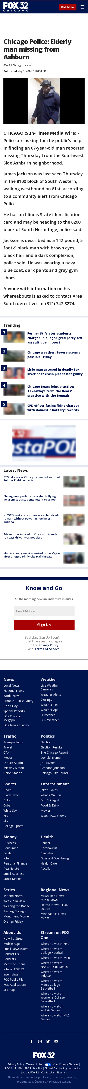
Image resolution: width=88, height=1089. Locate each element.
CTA (6, 752)
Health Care (49, 863)
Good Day (10, 706)
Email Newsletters (15, 949)
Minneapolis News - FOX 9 (54, 916)
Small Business (13, 874)
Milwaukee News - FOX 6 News (53, 898)
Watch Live (68, 7)
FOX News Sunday (16, 725)
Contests (9, 959)
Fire (6, 816)
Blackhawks (11, 795)
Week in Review (14, 901)
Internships (11, 974)
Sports (9, 783)
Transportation (13, 742)
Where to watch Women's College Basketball (53, 997)
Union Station (12, 773)
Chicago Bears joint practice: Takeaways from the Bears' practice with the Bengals (50, 390)
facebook (31, 1041)
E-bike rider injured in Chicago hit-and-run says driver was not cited (30, 536)
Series (9, 889)
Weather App (50, 710)
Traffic (9, 736)
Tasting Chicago (14, 911)
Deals (7, 853)
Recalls (45, 868)
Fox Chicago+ (50, 800)
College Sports (13, 826)
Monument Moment (17, 916)
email (56, 1041)
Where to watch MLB (55, 958)
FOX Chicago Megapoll (12, 718)
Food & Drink (50, 805)
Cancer (45, 843)
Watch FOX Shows (53, 816)
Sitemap (9, 990)
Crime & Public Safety (18, 701)
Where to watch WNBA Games (52, 1008)
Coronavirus (49, 848)
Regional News (55, 889)
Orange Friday (13, 921)
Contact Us (11, 954)
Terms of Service (46, 649)
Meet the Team (14, 964)
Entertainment (55, 783)
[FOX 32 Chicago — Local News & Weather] (15, 7)
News (28, 65)
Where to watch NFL (55, 944)
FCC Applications (14, 985)
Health (47, 836)
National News (13, 691)
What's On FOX (51, 795)
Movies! (46, 810)
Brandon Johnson (53, 768)
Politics (48, 736)
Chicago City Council (55, 773)
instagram (40, 1041)
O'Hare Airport (13, 763)
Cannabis (47, 853)
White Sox (10, 810)
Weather (49, 679)
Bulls (6, 800)
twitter (48, 1041)
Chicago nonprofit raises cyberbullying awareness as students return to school (29, 497)
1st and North (13, 896)
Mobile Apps (12, 944)
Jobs (6, 858)
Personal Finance (15, 863)
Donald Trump (51, 758)
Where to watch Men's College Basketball (52, 984)
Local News (11, 685)
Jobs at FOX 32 (13, 969)
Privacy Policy (49, 645)
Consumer (10, 848)
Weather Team (51, 705)
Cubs (6, 805)
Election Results (51, 747)
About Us (12, 932)
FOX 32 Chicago (12, 65)
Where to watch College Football (52, 951)
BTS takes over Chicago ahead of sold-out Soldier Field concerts (31, 478)
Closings (46, 699)
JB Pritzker (48, 763)
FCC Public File (13, 979)
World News (11, 696)
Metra (7, 758)
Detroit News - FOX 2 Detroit (55, 907)
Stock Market (12, 879)
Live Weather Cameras (50, 687)
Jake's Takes (49, 790)
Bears (7, 790)
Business (9, 843)
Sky (5, 821)
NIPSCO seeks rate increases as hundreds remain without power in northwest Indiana (31, 518)
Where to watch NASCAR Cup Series (54, 965)
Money (9, 836)
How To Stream (14, 938)
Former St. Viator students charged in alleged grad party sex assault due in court (54, 337)
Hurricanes (48, 715)
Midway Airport (13, 768)
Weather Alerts (51, 694)
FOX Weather (50, 720)
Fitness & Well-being (55, 858)
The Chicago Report (54, 752)
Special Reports (14, 711)
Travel (7, 747)
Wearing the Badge (16, 906)
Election (46, 742)
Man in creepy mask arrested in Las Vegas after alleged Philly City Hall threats (31, 555)
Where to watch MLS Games (55, 1017)
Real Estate (11, 868)
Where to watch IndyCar (52, 974)
